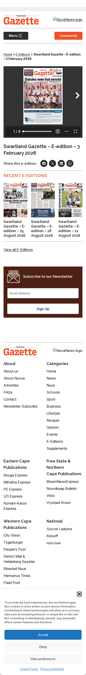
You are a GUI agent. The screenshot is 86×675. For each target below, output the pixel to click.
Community (68, 36)
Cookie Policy (29, 669)
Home (8, 54)
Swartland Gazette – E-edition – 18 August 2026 (42, 228)
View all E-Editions (18, 249)
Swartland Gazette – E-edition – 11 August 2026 (69, 228)
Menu (11, 36)
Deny (43, 647)
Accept (43, 635)
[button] (79, 594)
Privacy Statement (52, 669)
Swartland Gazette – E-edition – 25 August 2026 (15, 228)
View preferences (43, 659)
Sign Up (43, 309)
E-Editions (23, 54)
